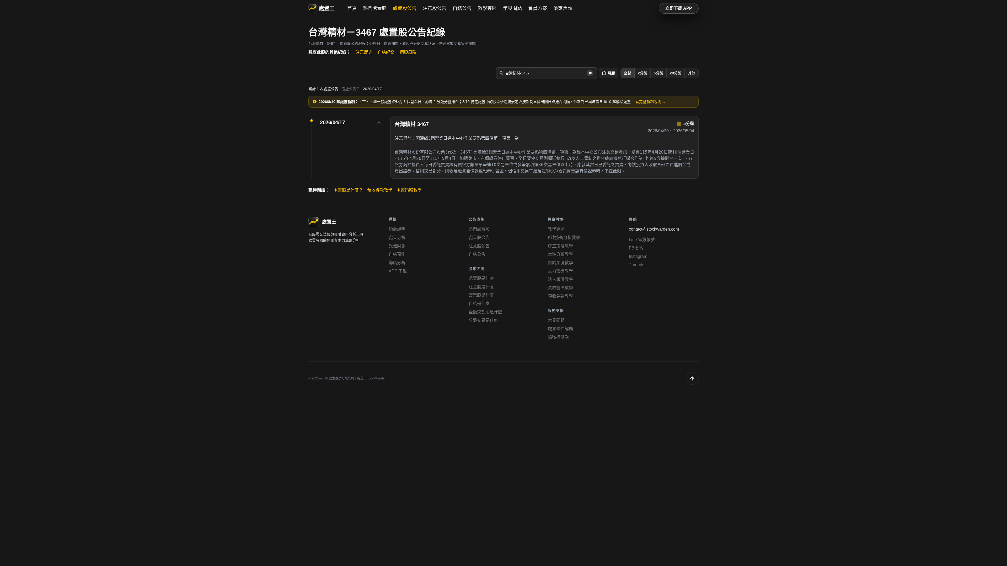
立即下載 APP (678, 8)
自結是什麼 (479, 303)
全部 (627, 73)
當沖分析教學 (560, 254)
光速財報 (397, 246)
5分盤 (658, 73)
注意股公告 (434, 8)
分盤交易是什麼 (483, 320)
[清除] (590, 73)
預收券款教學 (379, 190)
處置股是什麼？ (348, 190)
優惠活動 (562, 8)
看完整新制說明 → (650, 102)
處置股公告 (404, 8)
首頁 (352, 8)
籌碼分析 (397, 262)
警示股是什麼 (481, 295)
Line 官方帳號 (642, 239)
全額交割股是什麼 (485, 312)
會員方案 (537, 8)
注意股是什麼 (481, 287)
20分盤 (675, 73)
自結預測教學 (560, 262)
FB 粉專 (636, 248)
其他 (691, 73)
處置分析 (397, 237)
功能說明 (397, 229)
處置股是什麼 (481, 278)
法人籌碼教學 (560, 279)
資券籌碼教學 (560, 288)
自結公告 (462, 8)
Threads (636, 265)
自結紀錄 (386, 52)
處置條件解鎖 (560, 328)
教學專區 (487, 8)
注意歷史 (364, 52)
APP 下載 (398, 271)
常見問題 (512, 8)
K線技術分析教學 (564, 237)
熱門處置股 (375, 8)
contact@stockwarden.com (654, 229)
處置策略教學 (409, 190)
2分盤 (642, 73)
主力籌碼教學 (560, 271)
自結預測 (397, 254)
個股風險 (408, 52)
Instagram (638, 256)
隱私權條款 (558, 337)
